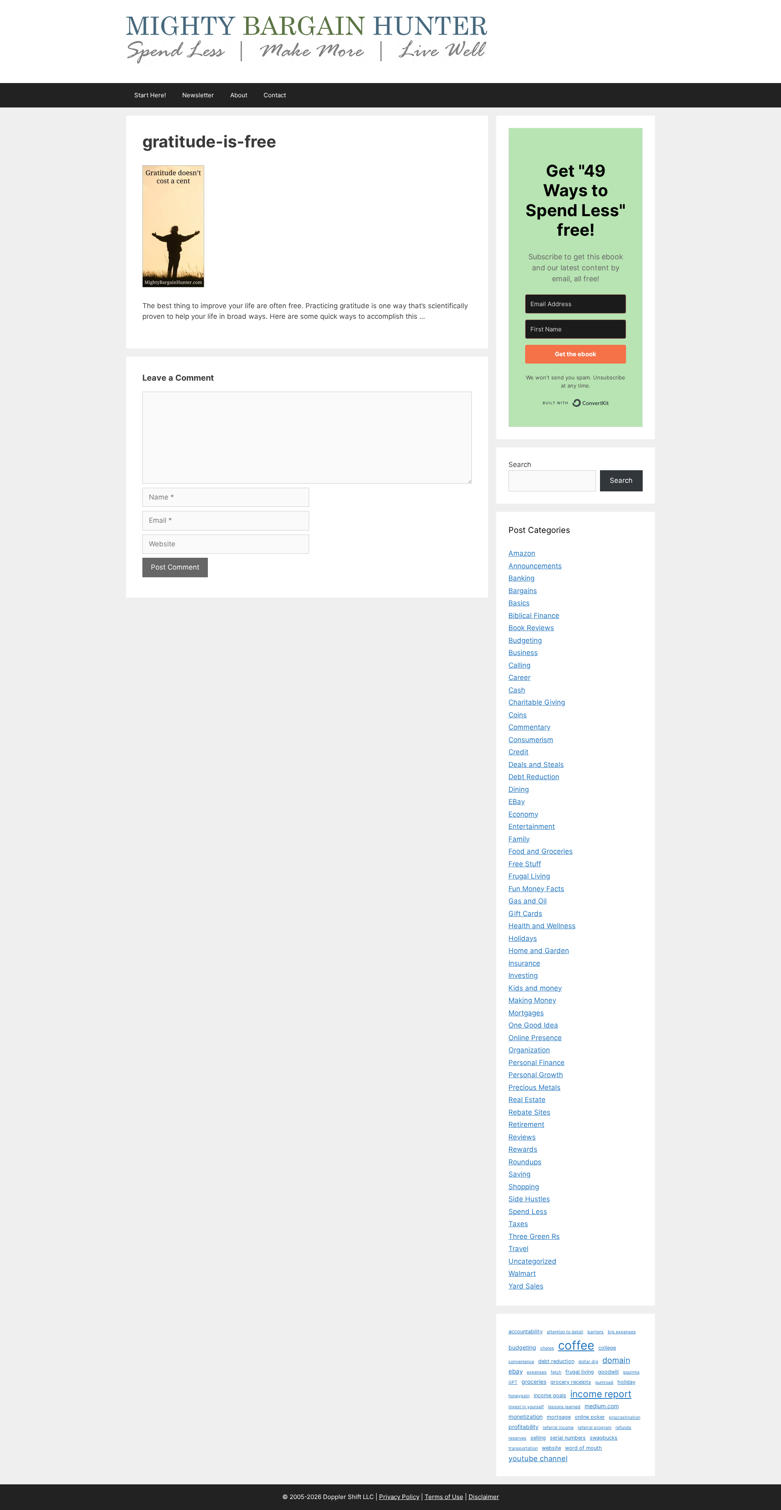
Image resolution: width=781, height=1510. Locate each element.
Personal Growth (535, 1075)
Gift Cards (525, 914)
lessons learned (564, 1406)
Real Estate (526, 1100)
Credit (518, 752)
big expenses (622, 1332)
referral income (558, 1427)
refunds (623, 1427)
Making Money (532, 1000)
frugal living (579, 1372)
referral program (594, 1427)
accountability (525, 1331)
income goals (550, 1395)
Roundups (524, 1162)
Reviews (522, 1137)
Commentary (529, 727)
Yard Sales (525, 1286)
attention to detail (565, 1332)
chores (547, 1348)
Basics (519, 603)
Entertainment (531, 826)
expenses (537, 1372)
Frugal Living (529, 876)
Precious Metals (534, 1087)
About (238, 95)
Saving (519, 1174)
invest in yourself (526, 1406)
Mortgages (526, 1013)
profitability (523, 1426)
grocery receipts (570, 1382)
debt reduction (556, 1361)
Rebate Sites (529, 1112)
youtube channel (537, 1458)
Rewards (522, 1149)
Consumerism (530, 740)
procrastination (624, 1417)
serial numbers (568, 1438)
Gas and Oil (527, 901)
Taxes (518, 1224)
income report (600, 1394)
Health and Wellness (542, 926)
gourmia (631, 1372)
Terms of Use (444, 1497)
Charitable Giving (536, 702)
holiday (626, 1382)
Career (519, 677)
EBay (516, 802)
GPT (512, 1382)
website (551, 1448)
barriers (595, 1332)
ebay (515, 1371)
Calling (519, 665)
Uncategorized (532, 1261)
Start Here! (150, 95)
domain (616, 1360)
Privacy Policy (399, 1497)
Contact (275, 95)
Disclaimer (484, 1497)
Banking (521, 578)
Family (519, 839)
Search (519, 464)
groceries (533, 1381)
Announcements (535, 566)
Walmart (522, 1273)
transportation (523, 1448)
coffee (576, 1345)
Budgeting (525, 640)
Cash (516, 690)
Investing (523, 975)
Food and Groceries (540, 851)
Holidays (522, 938)
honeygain (519, 1395)
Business (523, 653)
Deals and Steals (536, 764)
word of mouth (583, 1448)
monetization (525, 1416)
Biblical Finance (533, 615)
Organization (529, 1050)
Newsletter (198, 95)
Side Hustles (529, 1199)
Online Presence (535, 1038)
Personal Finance (536, 1063)
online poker (590, 1417)
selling (538, 1438)
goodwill (608, 1372)
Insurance (524, 963)
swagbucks (603, 1438)
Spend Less (527, 1212)
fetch (556, 1372)
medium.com (602, 1406)
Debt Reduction (533, 777)
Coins (517, 715)
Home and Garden (538, 951)
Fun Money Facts (536, 889)
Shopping (523, 1187)
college (607, 1348)
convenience (521, 1361)
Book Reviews (531, 628)
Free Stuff (524, 864)
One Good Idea (533, 1025)
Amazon (521, 553)
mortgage (559, 1417)
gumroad (604, 1382)
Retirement (526, 1124)
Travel (518, 1249)
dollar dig (588, 1361)
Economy (523, 814)
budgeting (522, 1347)
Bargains (522, 591)
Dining (518, 789)
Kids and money (535, 988)
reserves (517, 1438)
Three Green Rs (534, 1236)
